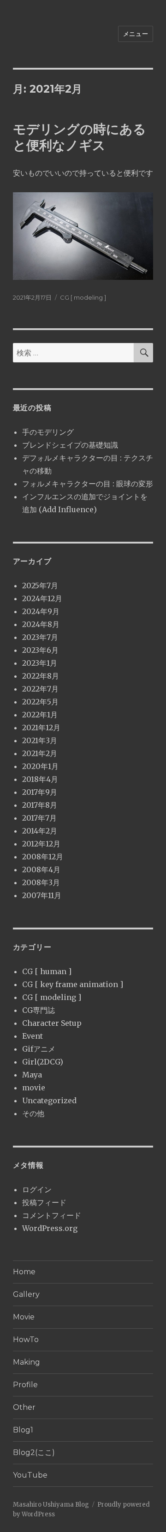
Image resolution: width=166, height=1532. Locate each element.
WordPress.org (49, 1228)
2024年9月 (40, 611)
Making (26, 1362)
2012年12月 (41, 843)
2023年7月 (40, 637)
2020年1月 (40, 766)
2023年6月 (40, 650)
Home (24, 1271)
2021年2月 (39, 753)
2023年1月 (39, 663)
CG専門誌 (38, 1010)
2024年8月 (40, 624)
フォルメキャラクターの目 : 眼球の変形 (87, 483)
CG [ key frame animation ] (72, 984)
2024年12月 (42, 598)
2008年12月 (42, 856)
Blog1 (23, 1430)
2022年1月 (40, 714)
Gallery (26, 1294)
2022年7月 (40, 688)
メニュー (135, 33)
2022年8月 (40, 675)
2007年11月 (41, 895)
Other (24, 1407)
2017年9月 (39, 792)
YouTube (30, 1475)
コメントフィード (51, 1215)
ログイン (37, 1189)
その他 (33, 1113)
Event (32, 1036)
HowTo (26, 1339)
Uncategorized (49, 1100)
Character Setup (52, 1023)
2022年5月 (40, 701)
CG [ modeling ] (83, 297)
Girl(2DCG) (42, 1061)
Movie (24, 1317)
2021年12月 (41, 727)
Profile (25, 1384)
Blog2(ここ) (34, 1452)
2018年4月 (40, 779)
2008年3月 (41, 882)
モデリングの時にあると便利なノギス (79, 137)
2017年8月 (39, 805)
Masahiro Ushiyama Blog (51, 1504)
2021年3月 (39, 740)
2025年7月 (40, 585)
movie (33, 1087)
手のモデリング (48, 432)
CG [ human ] (46, 971)
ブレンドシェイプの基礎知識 (70, 445)
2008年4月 (41, 869)
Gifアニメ (38, 1048)
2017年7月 (39, 817)
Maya (32, 1074)
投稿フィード (44, 1202)
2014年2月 (39, 830)
